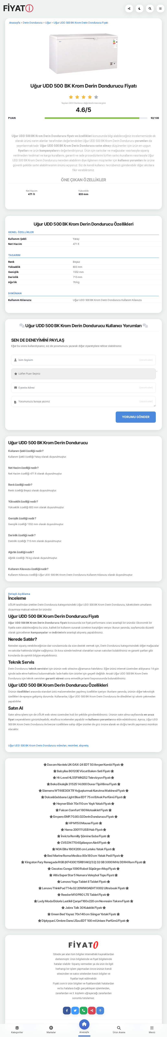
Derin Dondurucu (33, 22)
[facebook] (67, 1010)
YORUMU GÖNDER (135, 417)
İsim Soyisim (23, 353)
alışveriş (84, 745)
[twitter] (75, 1010)
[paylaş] (129, 8)
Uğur (48, 22)
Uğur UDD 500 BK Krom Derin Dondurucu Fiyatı (81, 22)
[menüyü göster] (150, 8)
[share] (92, 1010)
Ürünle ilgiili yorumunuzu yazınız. (33, 395)
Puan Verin (22, 367)
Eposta (20, 381)
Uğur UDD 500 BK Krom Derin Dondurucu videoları (37, 745)
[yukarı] (100, 1010)
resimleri (73, 745)
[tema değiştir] (139, 8)
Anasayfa (14, 22)
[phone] (83, 1010)
